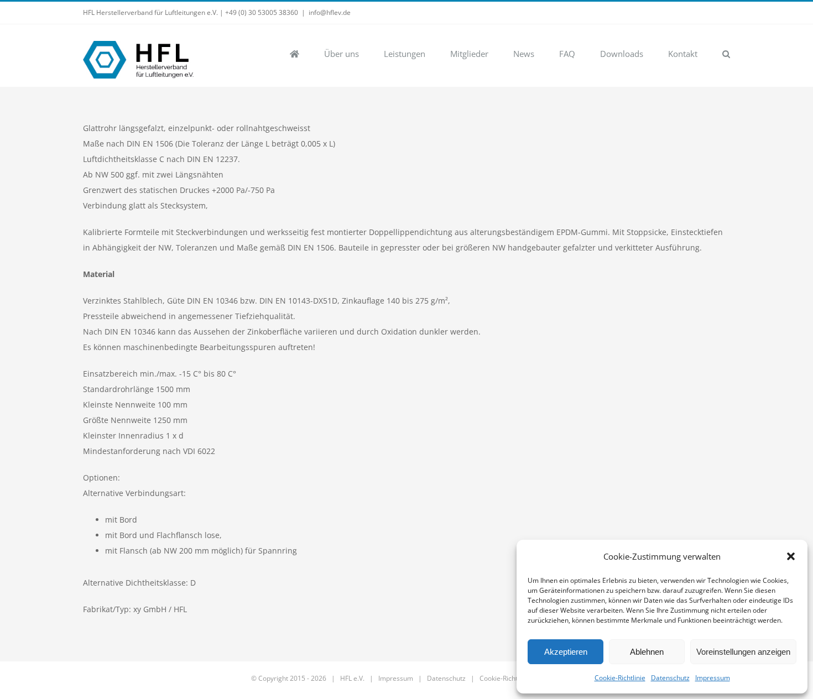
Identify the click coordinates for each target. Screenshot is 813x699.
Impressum (712, 677)
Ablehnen (647, 651)
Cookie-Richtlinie (620, 677)
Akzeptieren (565, 651)
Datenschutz (670, 677)
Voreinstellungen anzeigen (743, 651)
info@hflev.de (330, 12)
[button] (790, 556)
